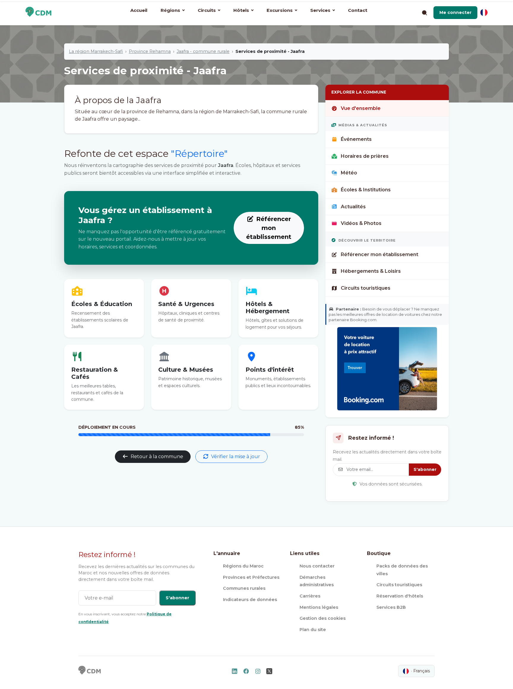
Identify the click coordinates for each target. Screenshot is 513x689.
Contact (357, 10)
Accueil (138, 10)
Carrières (310, 596)
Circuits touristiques (365, 288)
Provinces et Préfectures (251, 577)
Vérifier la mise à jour (235, 456)
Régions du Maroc (243, 566)
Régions (170, 10)
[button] (455, 12)
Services (320, 10)
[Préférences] (483, 12)
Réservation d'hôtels (399, 596)
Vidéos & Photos (361, 223)
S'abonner (425, 469)
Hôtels (241, 10)
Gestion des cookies (323, 618)
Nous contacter (317, 566)
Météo (349, 173)
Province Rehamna (150, 51)
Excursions (280, 10)
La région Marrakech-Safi (96, 51)
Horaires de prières (365, 156)
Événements (356, 139)
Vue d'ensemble (361, 108)
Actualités (353, 206)
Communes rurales (244, 588)
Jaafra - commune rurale (203, 51)
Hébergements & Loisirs (371, 271)
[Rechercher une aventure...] (424, 12)
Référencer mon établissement (268, 227)
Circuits (207, 10)
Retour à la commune (157, 456)
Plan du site (313, 629)
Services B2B (391, 607)
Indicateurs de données (250, 599)
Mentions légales (319, 607)
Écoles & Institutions (366, 190)
